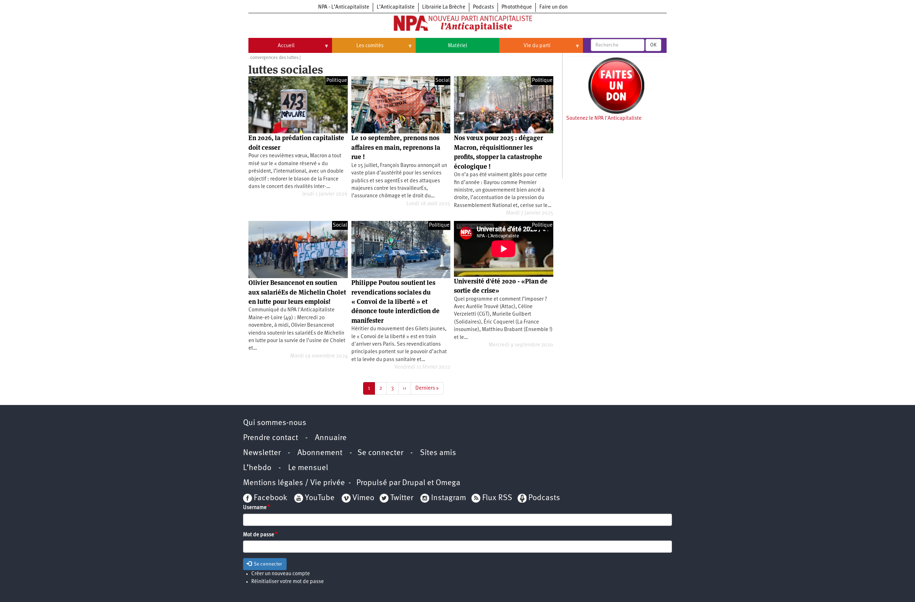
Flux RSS (497, 498)
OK (653, 45)
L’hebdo (257, 468)
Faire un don (553, 7)
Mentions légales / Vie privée (294, 483)
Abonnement (319, 453)
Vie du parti (524, 48)
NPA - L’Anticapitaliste (343, 7)
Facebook (269, 498)
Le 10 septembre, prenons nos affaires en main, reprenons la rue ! (395, 147)
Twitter (401, 498)
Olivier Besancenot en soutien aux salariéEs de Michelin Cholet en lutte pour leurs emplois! (297, 292)
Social (442, 80)
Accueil (271, 48)
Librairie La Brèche (443, 7)
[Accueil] (457, 24)
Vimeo (363, 498)
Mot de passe (258, 535)
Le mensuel (308, 468)
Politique (336, 80)
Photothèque (516, 7)
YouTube (319, 498)
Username (255, 507)
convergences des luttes (274, 57)
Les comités (358, 48)
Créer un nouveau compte (280, 574)
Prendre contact (270, 438)
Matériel (457, 46)
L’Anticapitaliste (396, 7)
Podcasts (483, 7)
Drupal (413, 483)
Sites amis (438, 453)
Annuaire (331, 438)
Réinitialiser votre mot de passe (287, 581)
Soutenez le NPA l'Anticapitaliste (604, 118)
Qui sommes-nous (274, 423)
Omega (448, 483)
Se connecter (380, 453)
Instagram (448, 498)
